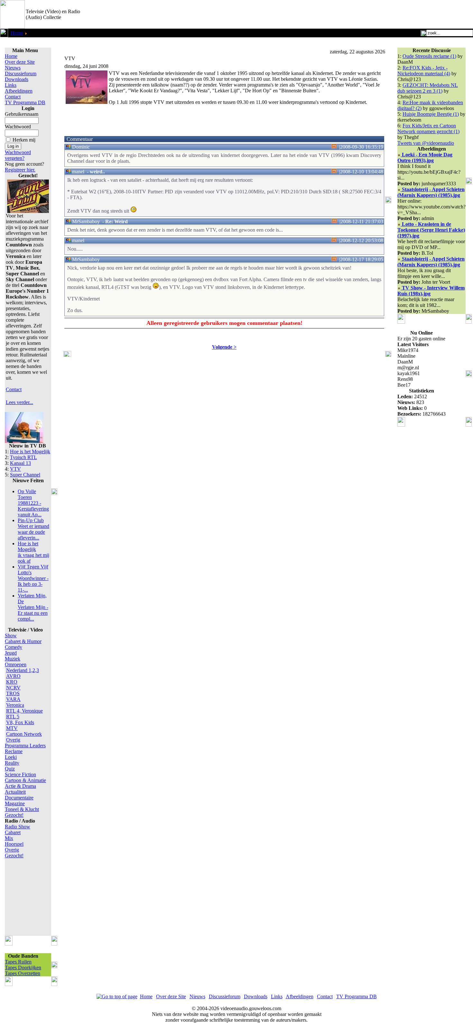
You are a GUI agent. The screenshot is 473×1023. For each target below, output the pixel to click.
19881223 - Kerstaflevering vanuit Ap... (33, 503)
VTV (15, 469)
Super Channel (25, 474)
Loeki (11, 757)
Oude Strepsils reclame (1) (429, 56)
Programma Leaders (25, 745)
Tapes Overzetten (22, 973)
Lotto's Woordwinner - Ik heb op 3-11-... (33, 578)
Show (11, 635)
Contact (13, 96)
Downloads (16, 79)
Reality (12, 763)
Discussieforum (20, 73)
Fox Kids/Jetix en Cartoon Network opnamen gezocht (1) (428, 128)
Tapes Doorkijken (23, 967)
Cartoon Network (24, 734)
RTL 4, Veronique (24, 711)
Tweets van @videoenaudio (425, 143)
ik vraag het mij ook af (33, 552)
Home (17, 33)
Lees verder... (19, 402)
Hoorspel (14, 844)
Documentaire (19, 797)
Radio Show (17, 826)
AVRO (13, 676)
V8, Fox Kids (20, 722)
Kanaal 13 (20, 463)
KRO (11, 682)
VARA (13, 699)
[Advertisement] (397, 14)
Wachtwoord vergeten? (18, 155)
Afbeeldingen (18, 91)
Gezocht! (14, 815)
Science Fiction (20, 774)
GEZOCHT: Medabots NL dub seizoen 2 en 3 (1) (427, 88)
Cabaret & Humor (23, 641)
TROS (13, 693)
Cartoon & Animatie (25, 780)
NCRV (13, 687)
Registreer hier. (20, 169)
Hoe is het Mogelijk (30, 451)
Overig (13, 739)
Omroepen (15, 664)
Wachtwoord (18, 126)
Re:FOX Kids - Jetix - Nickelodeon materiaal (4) (423, 70)
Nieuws (13, 67)
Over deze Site (20, 62)
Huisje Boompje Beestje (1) (431, 114)
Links (10, 85)
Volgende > (224, 347)
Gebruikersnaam (21, 114)
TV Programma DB (25, 102)
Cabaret (13, 832)
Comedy (13, 647)
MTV (12, 728)
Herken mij (24, 140)
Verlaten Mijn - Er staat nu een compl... (33, 607)
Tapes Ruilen (18, 961)
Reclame (14, 751)
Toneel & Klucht (22, 809)
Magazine (15, 803)
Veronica (15, 705)
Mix (9, 838)
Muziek (12, 658)
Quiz (10, 768)
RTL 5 (12, 716)
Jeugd (11, 653)
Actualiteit (15, 792)
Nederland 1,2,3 (22, 670)
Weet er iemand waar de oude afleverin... (33, 529)
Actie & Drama (20, 786)
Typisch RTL (23, 457)
